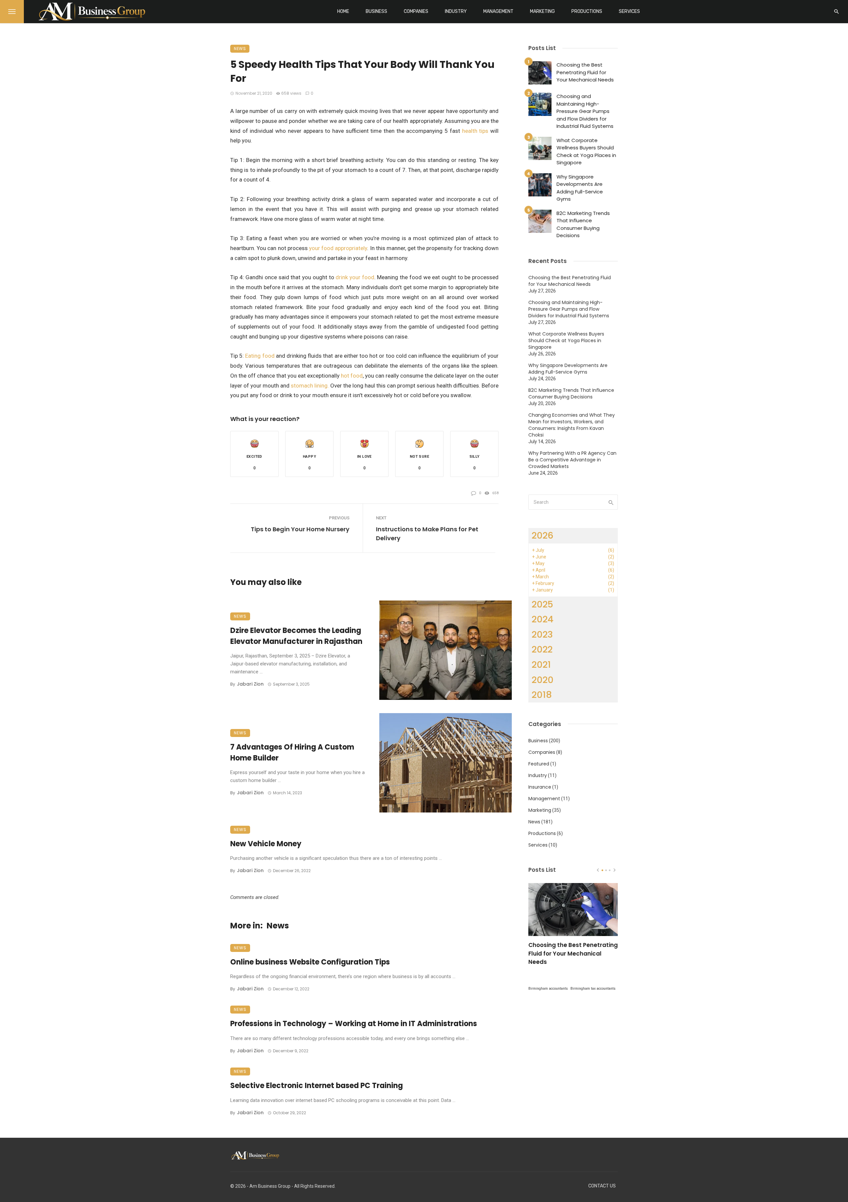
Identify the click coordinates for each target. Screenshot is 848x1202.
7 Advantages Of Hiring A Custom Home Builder (292, 752)
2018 (542, 694)
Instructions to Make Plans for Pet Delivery (427, 533)
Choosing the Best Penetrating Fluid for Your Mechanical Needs (585, 72)
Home (343, 11)
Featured (538, 763)
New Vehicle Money (265, 844)
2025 (542, 604)
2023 (542, 634)
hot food (352, 375)
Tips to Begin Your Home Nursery (300, 529)
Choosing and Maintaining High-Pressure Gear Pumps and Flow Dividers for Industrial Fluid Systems (584, 111)
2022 (542, 649)
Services (629, 11)
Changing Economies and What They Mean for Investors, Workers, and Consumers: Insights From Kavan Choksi (571, 425)
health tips (475, 131)
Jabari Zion (250, 684)
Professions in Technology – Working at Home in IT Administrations (353, 1024)
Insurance (539, 787)
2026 (543, 535)
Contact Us (602, 1186)
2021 (541, 664)
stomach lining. (310, 385)
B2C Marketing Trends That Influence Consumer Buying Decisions (583, 224)
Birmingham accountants (548, 988)
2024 (543, 619)
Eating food (259, 355)
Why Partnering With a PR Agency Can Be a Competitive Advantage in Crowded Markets (572, 460)
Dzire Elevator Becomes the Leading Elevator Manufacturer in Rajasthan (296, 636)
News (240, 48)
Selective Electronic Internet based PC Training (316, 1085)
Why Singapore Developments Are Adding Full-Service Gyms (579, 188)
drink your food (355, 277)
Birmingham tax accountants (592, 988)
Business (376, 11)
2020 (543, 679)
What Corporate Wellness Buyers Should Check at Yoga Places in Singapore (586, 151)
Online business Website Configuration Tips (310, 962)
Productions (586, 11)
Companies (416, 11)
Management (498, 11)
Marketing (542, 11)
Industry (456, 11)
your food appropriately (338, 248)
